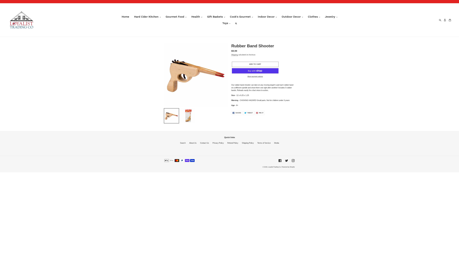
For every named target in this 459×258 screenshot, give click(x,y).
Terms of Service (264, 143)
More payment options (255, 76)
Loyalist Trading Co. (274, 167)
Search (183, 143)
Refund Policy (232, 143)
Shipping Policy (248, 143)
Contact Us (204, 143)
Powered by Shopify (288, 167)
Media (276, 143)
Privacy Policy (218, 143)
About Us (193, 143)
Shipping (234, 55)
